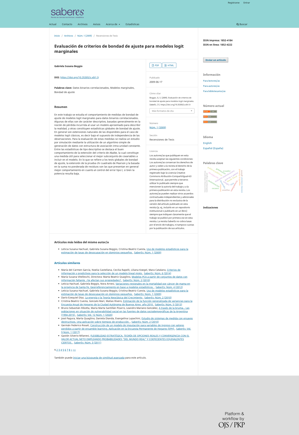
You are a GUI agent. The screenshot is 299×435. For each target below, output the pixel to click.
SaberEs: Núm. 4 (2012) (169, 287)
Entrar (246, 2)
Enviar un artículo (216, 59)
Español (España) (213, 148)
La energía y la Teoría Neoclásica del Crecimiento (114, 297)
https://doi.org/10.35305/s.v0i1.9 (79, 77)
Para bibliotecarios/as (214, 91)
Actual (52, 24)
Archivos (83, 24)
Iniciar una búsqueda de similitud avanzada (99, 357)
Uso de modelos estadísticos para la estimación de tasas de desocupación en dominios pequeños (124, 250)
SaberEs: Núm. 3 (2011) (87, 342)
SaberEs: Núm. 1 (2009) (147, 252)
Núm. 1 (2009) (84, 35)
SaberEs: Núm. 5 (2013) (168, 304)
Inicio (57, 35)
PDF (156, 65)
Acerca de (112, 24)
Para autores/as (211, 85)
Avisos (96, 24)
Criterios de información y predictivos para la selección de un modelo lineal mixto (120, 271)
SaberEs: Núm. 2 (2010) (136, 280)
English (207, 143)
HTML (170, 65)
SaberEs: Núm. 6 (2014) (157, 273)
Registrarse (233, 2)
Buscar (243, 24)
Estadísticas (132, 24)
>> (74, 349)
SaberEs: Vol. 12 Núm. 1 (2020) (94, 315)
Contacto (67, 24)
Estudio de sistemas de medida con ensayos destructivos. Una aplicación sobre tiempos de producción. (127, 320)
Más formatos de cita (163, 110)
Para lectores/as (211, 80)
